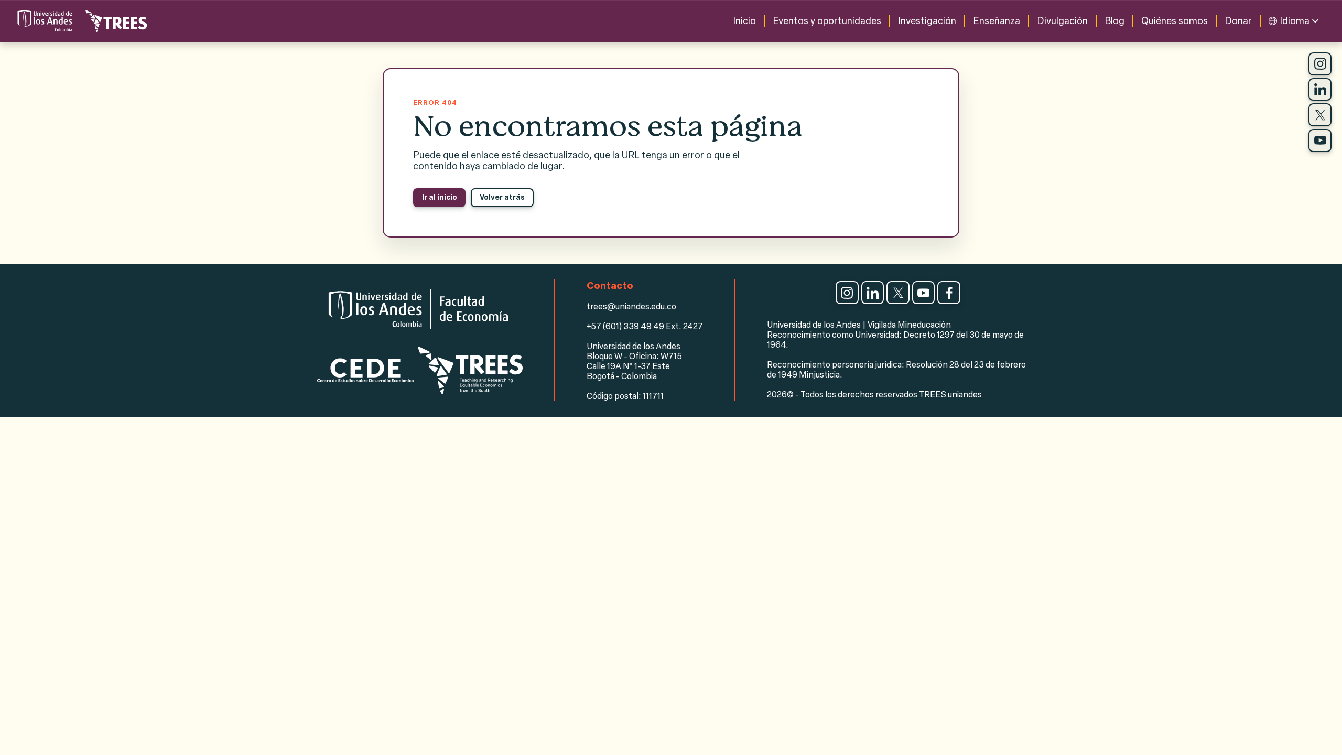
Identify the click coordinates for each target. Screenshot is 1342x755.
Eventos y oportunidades (827, 21)
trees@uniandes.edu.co (631, 306)
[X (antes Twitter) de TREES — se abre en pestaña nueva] (1320, 114)
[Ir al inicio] (81, 21)
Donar (1238, 21)
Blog (1114, 21)
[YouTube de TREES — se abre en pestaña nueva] (1320, 140)
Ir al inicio (439, 197)
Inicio (744, 21)
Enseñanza (996, 21)
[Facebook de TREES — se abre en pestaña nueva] (948, 292)
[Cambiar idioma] (1315, 21)
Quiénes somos (1174, 21)
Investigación (927, 21)
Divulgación (1062, 21)
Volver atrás (502, 197)
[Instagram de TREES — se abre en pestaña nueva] (1320, 64)
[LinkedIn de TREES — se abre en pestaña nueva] (1320, 89)
